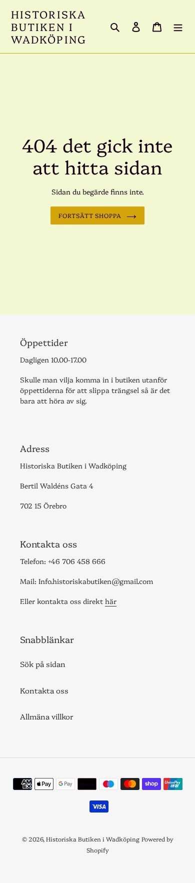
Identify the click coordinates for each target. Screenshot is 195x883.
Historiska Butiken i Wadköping (48, 27)
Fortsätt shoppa (90, 215)
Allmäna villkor (47, 716)
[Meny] (178, 26)
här (110, 601)
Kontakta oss (44, 690)
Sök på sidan (43, 663)
